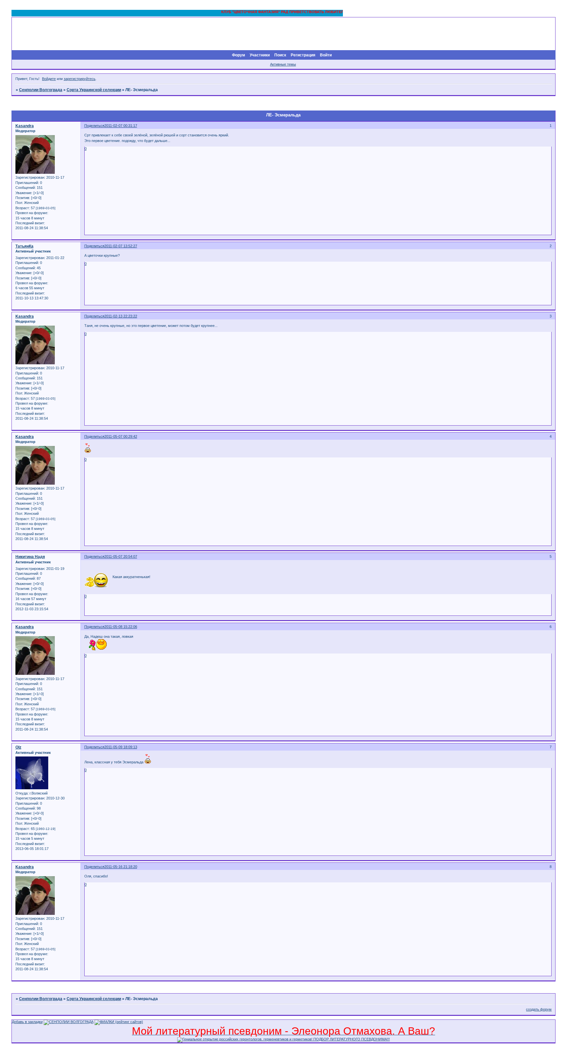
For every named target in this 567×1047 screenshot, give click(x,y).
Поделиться (94, 126)
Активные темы (283, 64)
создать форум (539, 1009)
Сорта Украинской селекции (94, 90)
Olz (18, 747)
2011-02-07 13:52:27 (120, 246)
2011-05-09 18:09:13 (120, 747)
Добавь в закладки (27, 1022)
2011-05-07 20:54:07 (120, 556)
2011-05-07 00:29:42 (120, 436)
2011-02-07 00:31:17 (120, 126)
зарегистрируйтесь (79, 79)
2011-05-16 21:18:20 (120, 867)
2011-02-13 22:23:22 (120, 316)
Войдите (49, 79)
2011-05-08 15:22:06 (120, 627)
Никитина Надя (30, 556)
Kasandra (24, 126)
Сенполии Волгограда (40, 90)
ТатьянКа (24, 246)
